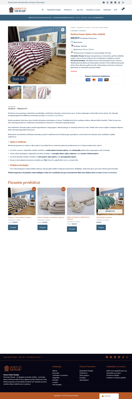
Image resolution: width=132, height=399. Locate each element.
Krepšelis (83, 378)
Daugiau (101, 227)
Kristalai (55, 380)
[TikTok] (119, 2)
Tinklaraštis (107, 10)
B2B (115, 10)
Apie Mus (80, 10)
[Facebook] (104, 2)
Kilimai (54, 371)
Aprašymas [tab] (11, 108)
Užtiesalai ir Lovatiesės (84, 27)
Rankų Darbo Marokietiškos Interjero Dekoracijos (26, 2)
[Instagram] (108, 2)
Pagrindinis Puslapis (54, 10)
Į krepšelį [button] (13, 227)
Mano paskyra (84, 375)
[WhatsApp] (123, 2)
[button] (43, 9)
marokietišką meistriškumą (54, 115)
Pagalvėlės (55, 378)
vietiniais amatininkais (109, 173)
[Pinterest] (111, 2)
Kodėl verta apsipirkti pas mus (116, 371)
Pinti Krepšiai (56, 385)
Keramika (55, 373)
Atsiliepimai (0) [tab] (22, 108)
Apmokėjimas (84, 380)
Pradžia (73, 27)
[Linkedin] (115, 2)
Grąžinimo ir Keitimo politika (116, 378)
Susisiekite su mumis (93, 10)
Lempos (55, 382)
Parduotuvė (68, 10)
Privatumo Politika (112, 375)
